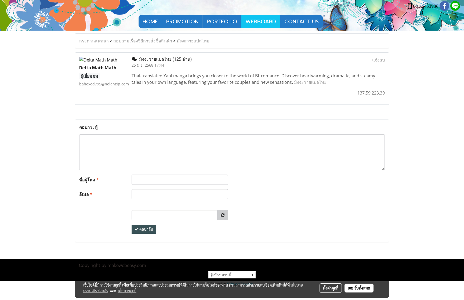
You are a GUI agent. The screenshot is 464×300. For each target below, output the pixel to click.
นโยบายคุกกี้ (127, 290)
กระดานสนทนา (94, 41)
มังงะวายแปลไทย (193, 41)
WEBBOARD (260, 21)
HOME (150, 21)
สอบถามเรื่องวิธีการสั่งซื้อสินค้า (142, 41)
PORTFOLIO (222, 21)
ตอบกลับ (146, 229)
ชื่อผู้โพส (89, 180)
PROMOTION (182, 21)
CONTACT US (301, 21)
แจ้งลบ (378, 60)
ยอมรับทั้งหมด (359, 287)
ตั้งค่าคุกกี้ (330, 287)
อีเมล (85, 194)
